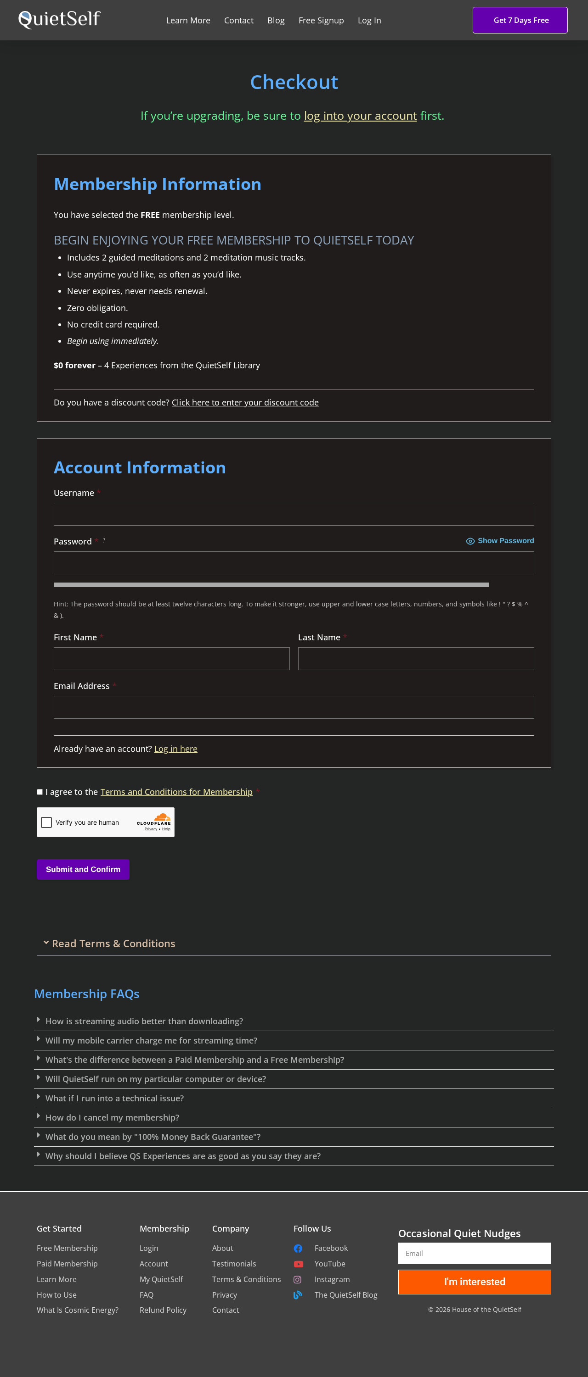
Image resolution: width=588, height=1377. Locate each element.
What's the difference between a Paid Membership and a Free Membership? (194, 1059)
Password (79, 541)
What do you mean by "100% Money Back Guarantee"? (152, 1136)
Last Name (322, 637)
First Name (79, 637)
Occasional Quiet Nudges (459, 1233)
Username (77, 492)
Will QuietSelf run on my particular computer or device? (155, 1078)
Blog (276, 20)
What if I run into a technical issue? (114, 1098)
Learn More (188, 20)
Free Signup (321, 20)
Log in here (176, 748)
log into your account (360, 115)
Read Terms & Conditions (113, 943)
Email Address (85, 685)
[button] (294, 943)
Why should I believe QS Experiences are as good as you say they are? (183, 1155)
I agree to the (152, 791)
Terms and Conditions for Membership (177, 791)
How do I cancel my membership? (112, 1117)
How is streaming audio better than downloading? (144, 1021)
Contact (239, 20)
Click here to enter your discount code (245, 402)
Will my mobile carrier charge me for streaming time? (151, 1040)
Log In (369, 20)
